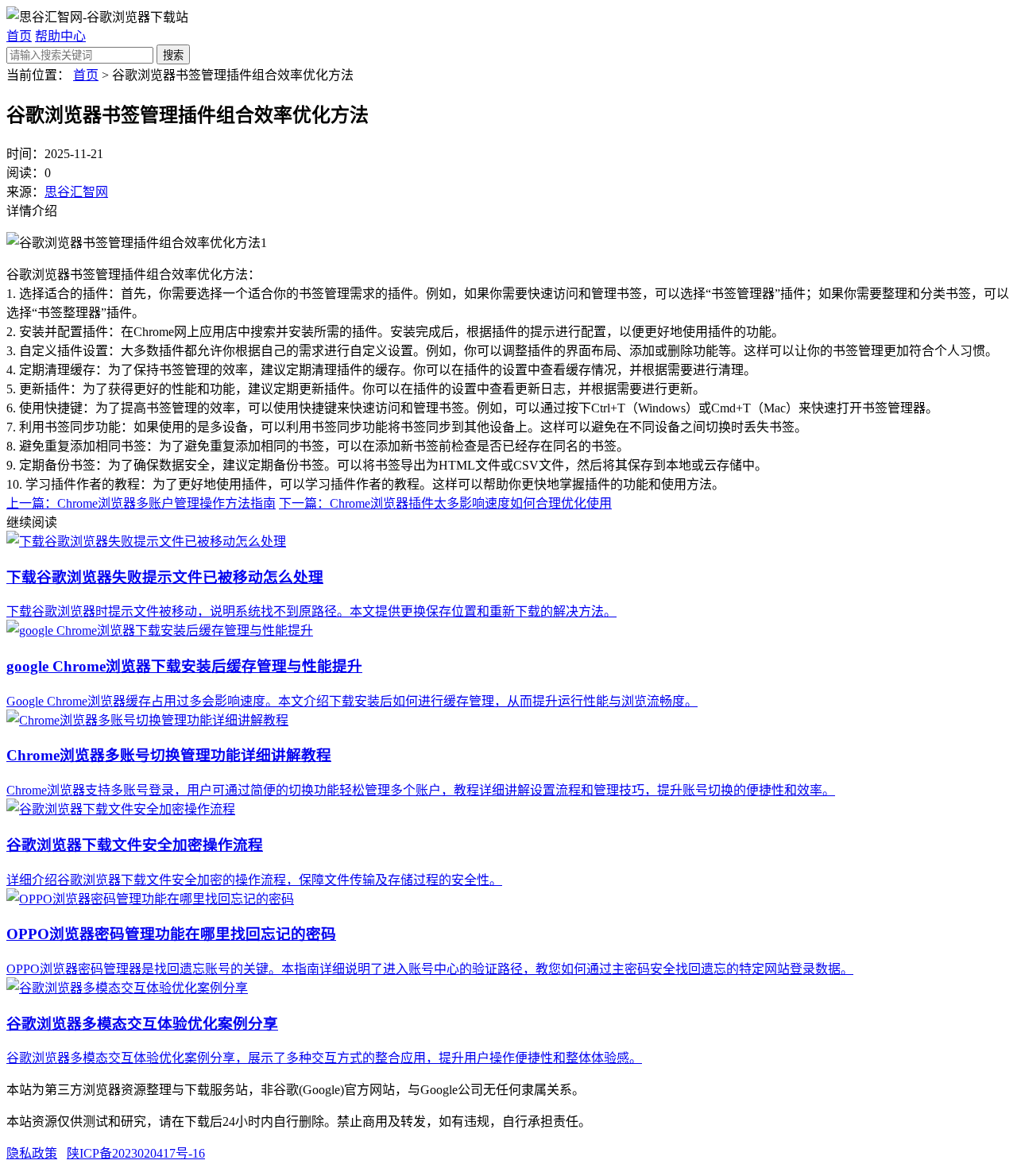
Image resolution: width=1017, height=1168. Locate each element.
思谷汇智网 (76, 192)
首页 (19, 36)
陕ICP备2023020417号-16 (136, 1153)
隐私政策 (31, 1153)
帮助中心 (60, 36)
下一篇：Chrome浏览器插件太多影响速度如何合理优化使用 (445, 503)
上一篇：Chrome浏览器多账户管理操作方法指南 (141, 503)
